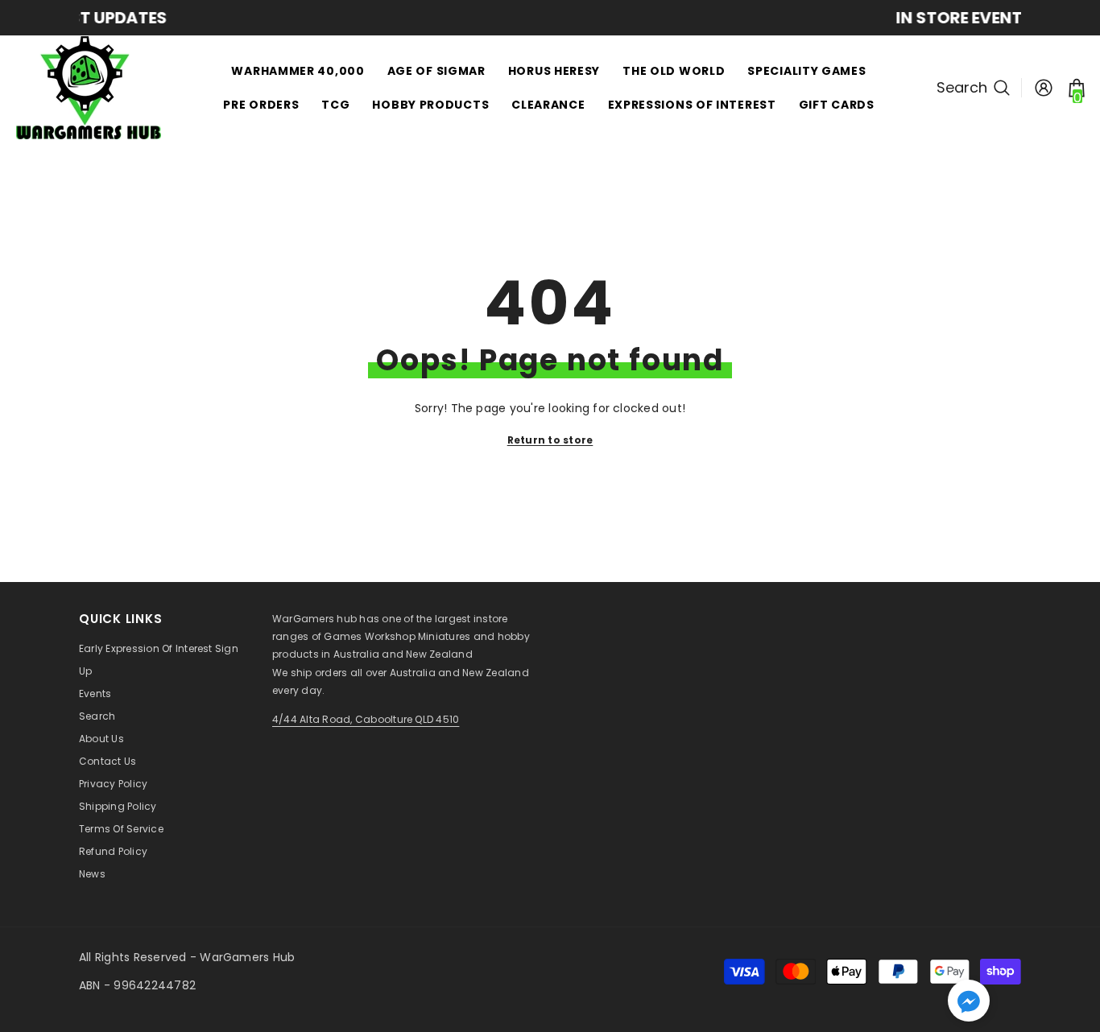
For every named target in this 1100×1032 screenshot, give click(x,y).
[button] (969, 1001)
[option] (582, 17)
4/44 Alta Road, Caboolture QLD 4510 (365, 719)
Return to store (550, 440)
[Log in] (1043, 87)
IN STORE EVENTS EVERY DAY (582, 17)
